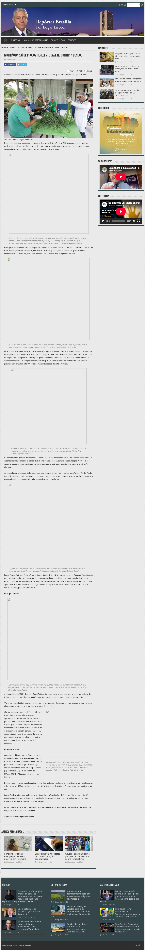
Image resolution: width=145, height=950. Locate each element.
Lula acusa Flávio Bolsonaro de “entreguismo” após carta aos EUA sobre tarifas (127, 913)
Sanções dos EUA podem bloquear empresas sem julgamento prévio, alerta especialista (127, 928)
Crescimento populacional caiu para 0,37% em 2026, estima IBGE (127, 68)
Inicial (5, 47)
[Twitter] (122, 5)
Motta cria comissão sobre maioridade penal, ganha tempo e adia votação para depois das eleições (119, 896)
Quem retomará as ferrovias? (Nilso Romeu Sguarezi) (29, 911)
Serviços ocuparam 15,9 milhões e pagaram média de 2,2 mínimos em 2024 (128, 92)
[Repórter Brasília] (72, 21)
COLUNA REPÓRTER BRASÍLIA (36, 40)
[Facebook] (120, 5)
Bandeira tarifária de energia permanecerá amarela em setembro (15, 856)
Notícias (13, 47)
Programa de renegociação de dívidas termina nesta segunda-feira (128, 56)
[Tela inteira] (138, 220)
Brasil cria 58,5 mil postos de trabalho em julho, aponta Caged (47, 856)
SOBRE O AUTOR (58, 40)
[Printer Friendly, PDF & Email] (79, 71)
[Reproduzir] (103, 220)
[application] (121, 212)
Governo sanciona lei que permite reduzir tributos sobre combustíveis (77, 856)
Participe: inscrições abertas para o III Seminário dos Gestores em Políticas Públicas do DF (70, 911)
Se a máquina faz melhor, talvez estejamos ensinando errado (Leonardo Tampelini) (30, 925)
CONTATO (72, 40)
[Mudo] (134, 220)
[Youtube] (125, 5)
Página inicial (5, 40)
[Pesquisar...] (142, 5)
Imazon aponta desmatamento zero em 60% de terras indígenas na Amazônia (78, 895)
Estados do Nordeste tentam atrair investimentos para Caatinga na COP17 (77, 928)
